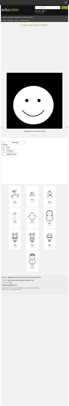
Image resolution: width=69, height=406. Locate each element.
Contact (16, 20)
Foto (45, 11)
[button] (10, 154)
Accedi (4, 20)
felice (31, 17)
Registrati (10, 20)
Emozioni (10, 17)
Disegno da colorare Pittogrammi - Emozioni (18, 280)
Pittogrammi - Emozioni (21, 17)
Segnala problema (25, 20)
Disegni (39, 11)
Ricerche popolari (39, 13)
